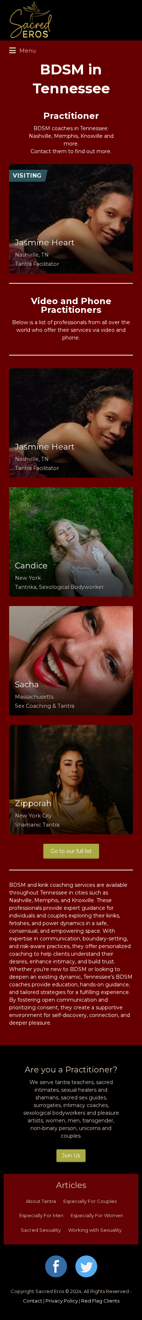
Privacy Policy (62, 1301)
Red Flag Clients (100, 1301)
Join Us (71, 1155)
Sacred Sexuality (41, 1230)
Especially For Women (97, 1215)
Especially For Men (41, 1215)
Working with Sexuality (95, 1230)
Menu (27, 50)
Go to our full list (71, 851)
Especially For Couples (90, 1201)
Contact (32, 1301)
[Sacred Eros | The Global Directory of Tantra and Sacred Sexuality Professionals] (69, 20)
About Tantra (41, 1201)
